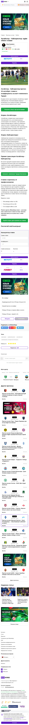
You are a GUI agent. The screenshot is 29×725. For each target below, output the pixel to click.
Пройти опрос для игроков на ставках (14, 220)
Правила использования (6, 644)
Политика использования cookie (8, 646)
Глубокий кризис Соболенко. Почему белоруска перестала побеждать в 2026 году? (8, 601)
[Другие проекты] (5, 1)
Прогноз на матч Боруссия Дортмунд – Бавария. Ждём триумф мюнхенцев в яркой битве (14, 434)
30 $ (21, 58)
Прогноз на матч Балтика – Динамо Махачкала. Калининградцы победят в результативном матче (12, 448)
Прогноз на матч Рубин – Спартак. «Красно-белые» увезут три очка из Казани (14, 509)
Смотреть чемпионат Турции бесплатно (14, 174)
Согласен (14, 722)
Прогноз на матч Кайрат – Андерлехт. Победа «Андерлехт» (14, 460)
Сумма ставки (4, 235)
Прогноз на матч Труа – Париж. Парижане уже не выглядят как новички (14, 422)
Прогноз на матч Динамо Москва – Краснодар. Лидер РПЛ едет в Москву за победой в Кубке (13, 497)
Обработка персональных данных (8, 648)
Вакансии (3, 636)
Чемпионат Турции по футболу (10, 339)
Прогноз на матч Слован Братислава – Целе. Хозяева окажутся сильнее (14, 472)
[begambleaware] (13, 706)
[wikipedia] (16, 702)
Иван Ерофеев (10, 44)
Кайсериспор (11, 337)
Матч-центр (4, 369)
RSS (2, 640)
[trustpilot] (4, 706)
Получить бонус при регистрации (14, 109)
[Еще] (27, 1)
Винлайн (4, 337)
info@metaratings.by (9, 687)
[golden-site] (8, 702)
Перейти (14, 63)
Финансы (3, 663)
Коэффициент (4, 241)
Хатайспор (19, 337)
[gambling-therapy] (22, 706)
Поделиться (13, 347)
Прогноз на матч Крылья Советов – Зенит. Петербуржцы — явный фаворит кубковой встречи (13, 522)
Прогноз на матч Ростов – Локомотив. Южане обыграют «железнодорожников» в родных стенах (14, 547)
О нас (2, 634)
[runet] (2, 702)
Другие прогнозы (7, 386)
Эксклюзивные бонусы (9, 4)
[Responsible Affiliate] (6, 711)
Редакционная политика (6, 650)
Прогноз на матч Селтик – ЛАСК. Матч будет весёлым (14, 484)
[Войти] (24, 1)
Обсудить (7, 318)
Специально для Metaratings (7, 638)
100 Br (21, 269)
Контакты (3, 632)
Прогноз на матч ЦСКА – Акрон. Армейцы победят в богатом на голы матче (13, 574)
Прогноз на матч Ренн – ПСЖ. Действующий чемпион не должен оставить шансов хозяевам (14, 395)
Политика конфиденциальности (8, 642)
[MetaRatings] (5, 678)
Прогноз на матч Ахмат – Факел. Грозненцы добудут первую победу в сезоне (14, 534)
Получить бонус (14, 624)
